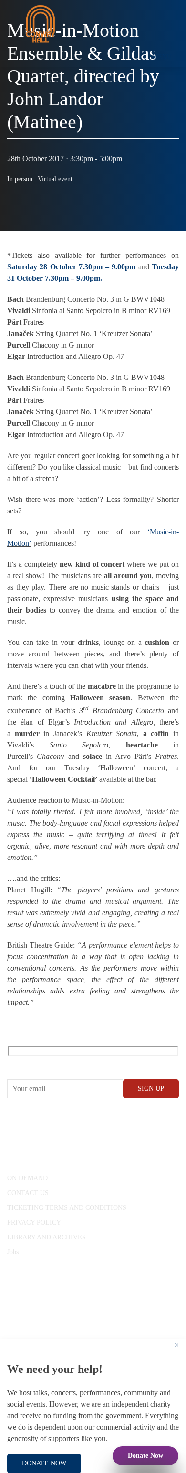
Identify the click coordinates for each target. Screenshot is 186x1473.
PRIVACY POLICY (34, 1222)
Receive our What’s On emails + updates (81, 1061)
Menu (162, 57)
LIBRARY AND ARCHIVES (46, 1237)
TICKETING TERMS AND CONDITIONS (66, 1207)
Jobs (13, 1252)
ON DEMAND (27, 1178)
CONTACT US (28, 1193)
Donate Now (145, 1455)
